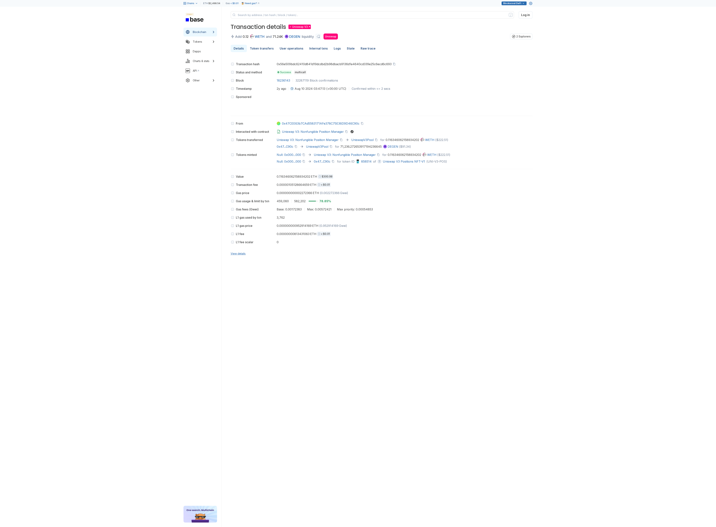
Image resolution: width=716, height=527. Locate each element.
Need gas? (251, 3)
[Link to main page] (195, 19)
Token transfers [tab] (262, 48)
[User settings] (531, 3)
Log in (525, 15)
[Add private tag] (318, 36)
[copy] (395, 64)
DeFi (512, 3)
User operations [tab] (291, 48)
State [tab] (351, 48)
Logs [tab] (337, 48)
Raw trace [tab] (368, 48)
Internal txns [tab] (318, 48)
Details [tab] (239, 48)
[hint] (232, 64)
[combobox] (292, 89)
